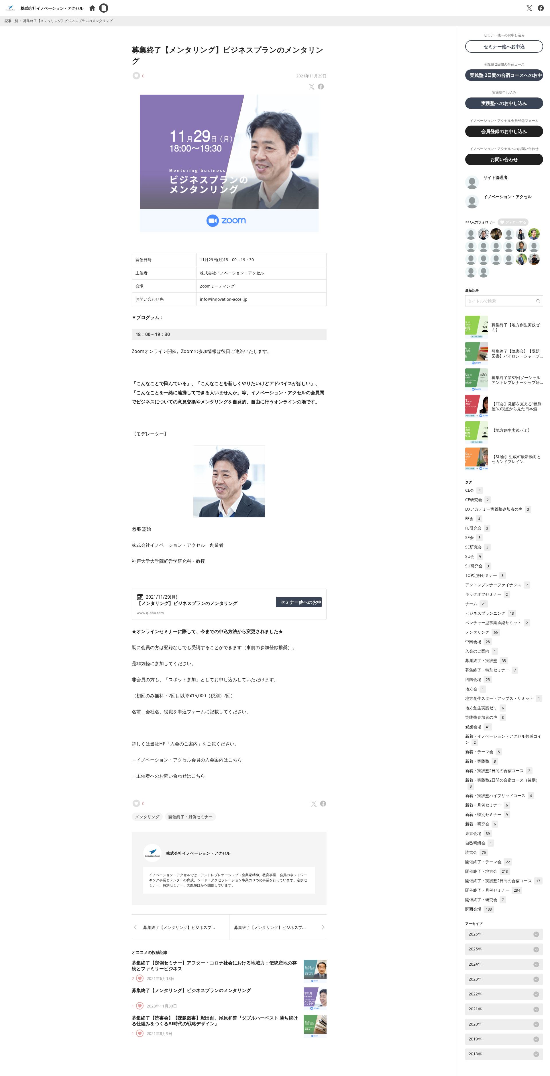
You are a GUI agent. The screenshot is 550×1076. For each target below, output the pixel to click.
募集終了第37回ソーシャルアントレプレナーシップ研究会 (516, 382)
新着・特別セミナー (486, 814)
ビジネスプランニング (489, 613)
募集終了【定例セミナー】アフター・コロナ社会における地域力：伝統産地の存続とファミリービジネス (214, 966)
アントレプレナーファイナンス (496, 584)
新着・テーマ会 (482, 751)
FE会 (472, 518)
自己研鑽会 (478, 842)
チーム (475, 603)
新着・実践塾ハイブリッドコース (498, 795)
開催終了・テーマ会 (487, 861)
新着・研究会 (480, 824)
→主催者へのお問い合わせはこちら (168, 776)
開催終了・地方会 (486, 871)
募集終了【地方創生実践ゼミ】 (516, 327)
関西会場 (478, 909)
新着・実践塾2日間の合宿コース (497, 770)
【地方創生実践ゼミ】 (512, 430)
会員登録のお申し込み (504, 131)
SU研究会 (477, 566)
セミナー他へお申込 (506, 46)
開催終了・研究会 (484, 899)
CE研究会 (477, 499)
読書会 (475, 852)
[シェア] (540, 8)
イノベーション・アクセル (508, 196)
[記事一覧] (103, 8)
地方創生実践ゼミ (484, 707)
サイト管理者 (496, 177)
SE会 (472, 537)
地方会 (474, 689)
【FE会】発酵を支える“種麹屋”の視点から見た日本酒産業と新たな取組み (516, 409)
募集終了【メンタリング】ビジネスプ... (179, 927)
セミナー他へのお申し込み (301, 602)
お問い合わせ (504, 159)
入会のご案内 (184, 744)
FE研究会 (476, 528)
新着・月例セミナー (486, 805)
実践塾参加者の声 (484, 717)
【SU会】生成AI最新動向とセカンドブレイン (516, 459)
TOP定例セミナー (484, 575)
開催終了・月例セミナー (190, 816)
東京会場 (477, 833)
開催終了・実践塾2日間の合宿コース (502, 880)
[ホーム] (92, 8)
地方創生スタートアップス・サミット (502, 698)
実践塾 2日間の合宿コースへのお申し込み (506, 75)
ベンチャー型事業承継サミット (496, 622)
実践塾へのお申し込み (504, 103)
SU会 (473, 556)
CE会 (473, 490)
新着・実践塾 (480, 761)
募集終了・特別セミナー (490, 670)
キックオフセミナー (486, 594)
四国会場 (477, 679)
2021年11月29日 (311, 76)
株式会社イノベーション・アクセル (52, 8)
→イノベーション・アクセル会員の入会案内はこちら (187, 760)
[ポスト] (529, 8)
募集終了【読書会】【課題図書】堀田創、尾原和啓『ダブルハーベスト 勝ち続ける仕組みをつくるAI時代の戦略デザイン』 (215, 1021)
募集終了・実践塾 (485, 660)
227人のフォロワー (480, 222)
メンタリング (147, 816)
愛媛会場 (477, 726)
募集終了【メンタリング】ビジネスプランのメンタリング (191, 990)
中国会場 (477, 641)
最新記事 (472, 290)
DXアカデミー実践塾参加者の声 (497, 509)
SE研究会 (476, 547)
